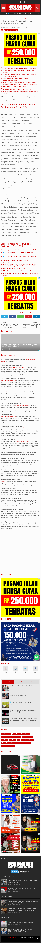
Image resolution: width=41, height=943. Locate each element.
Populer (8, 682)
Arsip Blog (20, 682)
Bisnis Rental (16, 737)
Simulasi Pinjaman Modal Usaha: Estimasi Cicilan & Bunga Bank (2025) (22, 694)
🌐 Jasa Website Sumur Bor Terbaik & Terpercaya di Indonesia (21, 703)
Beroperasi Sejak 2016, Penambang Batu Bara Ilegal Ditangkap (19, 345)
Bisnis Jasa (15, 734)
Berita (21, 312)
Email (16, 30)
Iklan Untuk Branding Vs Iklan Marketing (20, 922)
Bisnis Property (6, 737)
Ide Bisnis (5, 740)
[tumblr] (29, 2)
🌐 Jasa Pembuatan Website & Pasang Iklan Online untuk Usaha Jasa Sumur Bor (23, 14)
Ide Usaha (12, 740)
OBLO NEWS (12, 937)
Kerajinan (20, 740)
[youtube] (25, 2)
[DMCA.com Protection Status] (20, 872)
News (32, 312)
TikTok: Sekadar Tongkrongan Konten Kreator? (17, 89)
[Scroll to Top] (37, 938)
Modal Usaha (29, 740)
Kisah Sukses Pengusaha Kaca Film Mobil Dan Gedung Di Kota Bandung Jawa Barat (23, 902)
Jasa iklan (4, 481)
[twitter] (16, 2)
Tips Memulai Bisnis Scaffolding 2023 (21, 686)
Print (10, 30)
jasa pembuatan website (17, 367)
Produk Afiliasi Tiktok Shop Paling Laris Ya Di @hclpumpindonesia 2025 (16, 79)
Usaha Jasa (5, 743)
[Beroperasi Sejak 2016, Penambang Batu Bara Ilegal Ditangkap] (20, 342)
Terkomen (33, 682)
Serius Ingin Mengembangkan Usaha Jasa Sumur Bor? (19, 68)
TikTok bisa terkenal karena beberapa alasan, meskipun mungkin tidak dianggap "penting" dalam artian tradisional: (20, 83)
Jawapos (26, 312)
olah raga (37, 312)
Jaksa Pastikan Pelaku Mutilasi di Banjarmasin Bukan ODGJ (19, 106)
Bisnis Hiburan (6, 734)
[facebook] (12, 2)
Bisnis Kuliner (25, 734)
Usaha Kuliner (15, 743)
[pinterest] (20, 2)
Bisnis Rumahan (27, 737)
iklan (13, 746)
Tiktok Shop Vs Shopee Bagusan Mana (14, 86)
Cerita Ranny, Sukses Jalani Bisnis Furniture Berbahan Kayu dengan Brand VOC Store (22, 909)
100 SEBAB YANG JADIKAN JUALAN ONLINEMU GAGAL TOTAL (20, 930)
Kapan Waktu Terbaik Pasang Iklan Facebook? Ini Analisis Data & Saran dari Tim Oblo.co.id (24, 719)
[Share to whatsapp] (20, 316)
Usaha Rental (6, 746)
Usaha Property (26, 743)
